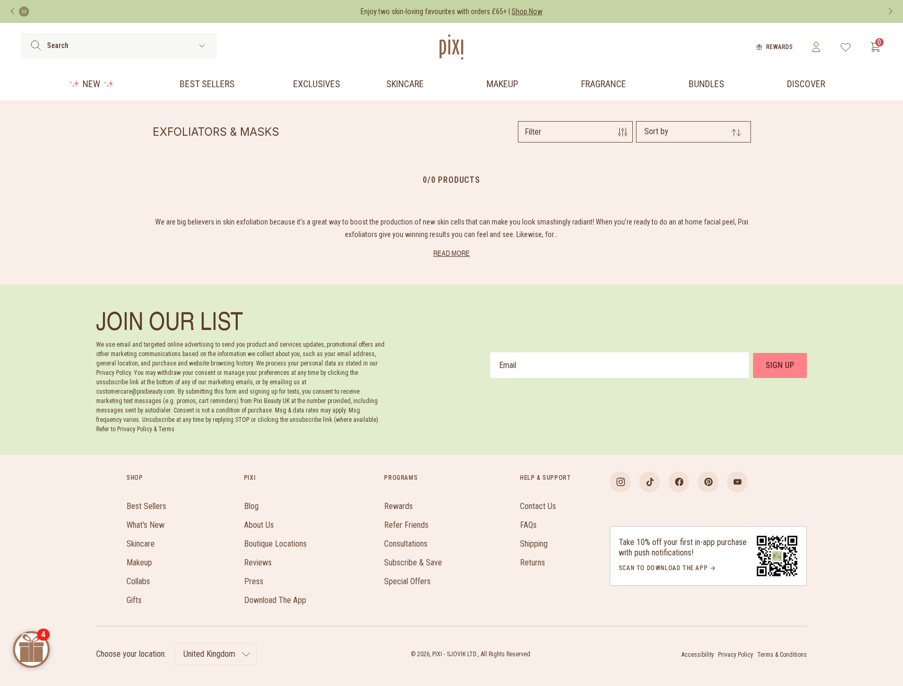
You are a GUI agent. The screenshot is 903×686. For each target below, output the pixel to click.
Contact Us (538, 506)
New (91, 83)
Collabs (138, 581)
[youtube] (737, 481)
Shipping (534, 544)
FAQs (528, 525)
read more (451, 253)
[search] (35, 45)
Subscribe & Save (413, 562)
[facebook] (678, 481)
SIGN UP (780, 365)
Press (253, 581)
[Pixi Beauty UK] (451, 47)
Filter (533, 132)
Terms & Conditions (782, 654)
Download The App (275, 600)
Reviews (258, 562)
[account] (816, 47)
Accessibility (697, 654)
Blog (251, 506)
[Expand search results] (202, 45)
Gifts (134, 600)
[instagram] (620, 481)
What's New (145, 525)
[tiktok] (649, 481)
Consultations (405, 544)
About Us (259, 525)
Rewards (779, 47)
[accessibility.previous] (12, 11)
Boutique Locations (275, 544)
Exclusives (316, 83)
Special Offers (407, 581)
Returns (532, 562)
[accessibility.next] (890, 11)
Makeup (502, 83)
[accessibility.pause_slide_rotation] (24, 11)
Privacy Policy (735, 654)
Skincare (405, 83)
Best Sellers (207, 83)
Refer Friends (406, 525)
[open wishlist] (845, 47)
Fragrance (603, 83)
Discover (806, 83)
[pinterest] (708, 481)
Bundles (706, 83)
